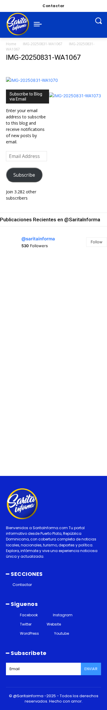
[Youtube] (48, 633)
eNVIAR (90, 668)
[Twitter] (14, 624)
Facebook (29, 614)
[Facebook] (14, 615)
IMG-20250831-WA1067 (42, 43)
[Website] (41, 624)
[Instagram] (47, 615)
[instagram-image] (26, 282)
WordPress (29, 633)
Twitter (26, 624)
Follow (97, 241)
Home (11, 43)
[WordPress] (14, 633)
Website (54, 624)
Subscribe (24, 175)
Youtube (61, 633)
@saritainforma (38, 239)
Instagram (63, 614)
